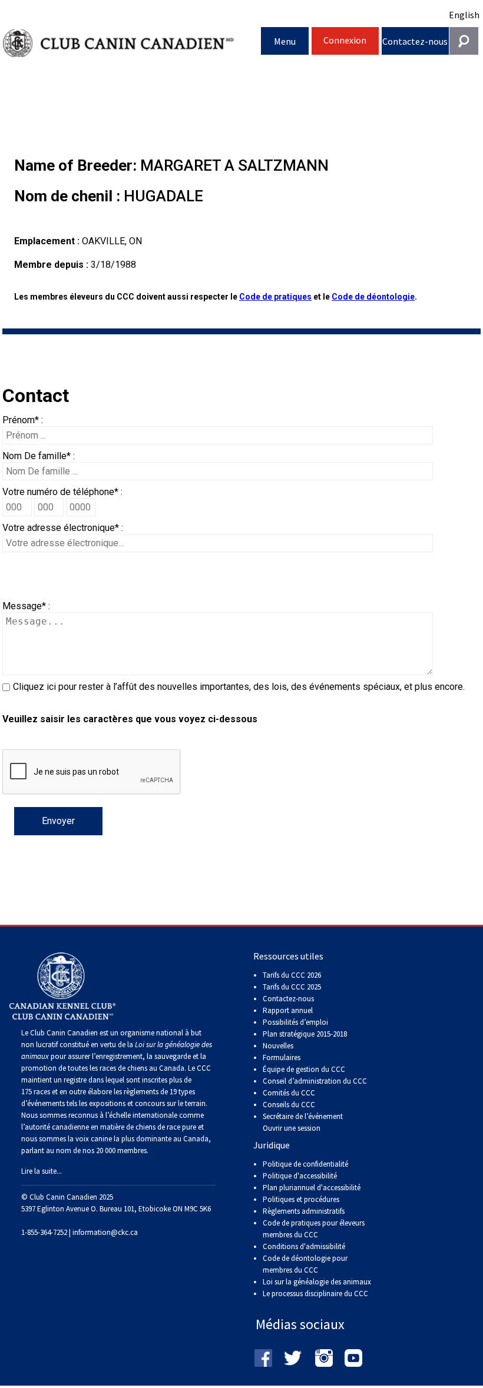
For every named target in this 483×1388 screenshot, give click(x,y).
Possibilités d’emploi (295, 1022)
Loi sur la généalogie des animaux (317, 1282)
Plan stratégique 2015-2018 (305, 1034)
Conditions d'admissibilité (304, 1246)
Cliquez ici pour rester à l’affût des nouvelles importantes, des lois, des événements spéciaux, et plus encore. (239, 686)
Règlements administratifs (304, 1211)
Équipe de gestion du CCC (304, 1069)
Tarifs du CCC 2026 (292, 975)
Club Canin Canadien (132, 43)
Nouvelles (278, 1046)
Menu (285, 41)
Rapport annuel (288, 1010)
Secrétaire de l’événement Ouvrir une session (303, 1122)
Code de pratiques (275, 296)
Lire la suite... (41, 1171)
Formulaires (281, 1057)
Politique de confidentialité (305, 1164)
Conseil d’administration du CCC (315, 1081)
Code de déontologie (373, 296)
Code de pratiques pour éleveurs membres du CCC (314, 1229)
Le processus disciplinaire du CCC (315, 1294)
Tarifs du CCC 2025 (292, 987)
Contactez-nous (415, 41)
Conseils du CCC (289, 1105)
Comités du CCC (289, 1093)
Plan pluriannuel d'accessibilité (311, 1188)
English (464, 15)
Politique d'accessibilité (300, 1176)
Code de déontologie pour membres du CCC (305, 1264)
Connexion (344, 40)
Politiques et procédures (301, 1199)
